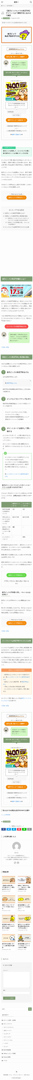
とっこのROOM (5, 814)
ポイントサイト (7, 1023)
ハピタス (6, 1043)
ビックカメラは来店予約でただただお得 (17, 227)
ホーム (10, 1074)
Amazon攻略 (6, 1057)
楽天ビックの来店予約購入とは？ (15, 213)
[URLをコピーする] (29, 829)
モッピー (6, 1046)
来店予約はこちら (12, 383)
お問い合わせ (27, 1074)
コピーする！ (17, 115)
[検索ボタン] (31, 2)
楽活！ (16, 2)
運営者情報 (5, 1074)
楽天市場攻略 (6, 18)
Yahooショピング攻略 (9, 1053)
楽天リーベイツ (7, 1030)
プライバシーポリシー (18, 1074)
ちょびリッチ (7, 1033)
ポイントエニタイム (8, 1027)
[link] (15, 863)
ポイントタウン (7, 1037)
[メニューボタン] (2, 2)
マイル (5, 1060)
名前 (4, 990)
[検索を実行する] (30, 1009)
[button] (3, 829)
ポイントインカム (8, 1040)
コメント (5, 970)
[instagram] (18, 863)
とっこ (16, 852)
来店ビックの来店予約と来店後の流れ (16, 216)
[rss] (16, 1072)
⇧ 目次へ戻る (5, 347)
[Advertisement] (16, 253)
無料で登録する (16, 134)
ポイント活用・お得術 (9, 1020)
